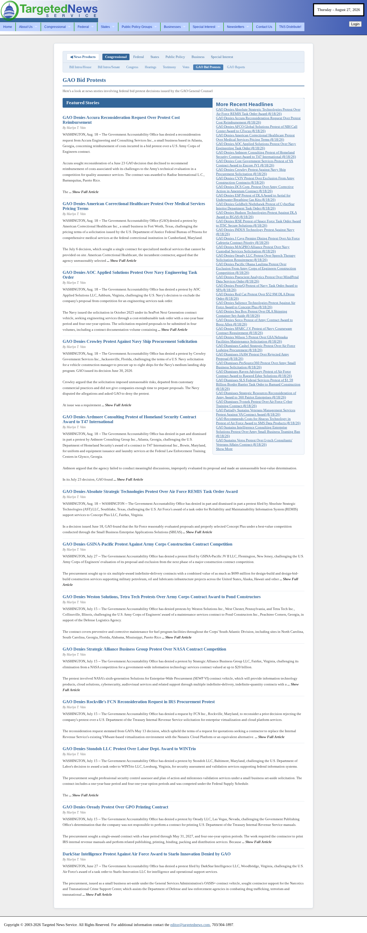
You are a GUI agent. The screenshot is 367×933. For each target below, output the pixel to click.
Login (355, 24)
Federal (83, 27)
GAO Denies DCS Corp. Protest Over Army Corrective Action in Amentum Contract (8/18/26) (255, 189)
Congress (132, 67)
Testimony (169, 67)
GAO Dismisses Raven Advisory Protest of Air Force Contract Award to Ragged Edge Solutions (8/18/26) (254, 373)
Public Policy (175, 57)
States (105, 27)
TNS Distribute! (290, 27)
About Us (26, 27)
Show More (224, 449)
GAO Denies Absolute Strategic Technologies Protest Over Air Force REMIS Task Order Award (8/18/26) (258, 111)
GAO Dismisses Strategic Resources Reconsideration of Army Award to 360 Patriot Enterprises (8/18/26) (256, 395)
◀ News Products (83, 57)
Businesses (172, 27)
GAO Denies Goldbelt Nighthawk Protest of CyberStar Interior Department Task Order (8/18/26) (255, 206)
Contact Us (264, 27)
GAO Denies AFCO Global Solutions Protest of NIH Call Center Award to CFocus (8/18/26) (256, 129)
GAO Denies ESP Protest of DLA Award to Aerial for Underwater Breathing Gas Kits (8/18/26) (253, 197)
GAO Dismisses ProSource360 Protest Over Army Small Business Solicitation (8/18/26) (256, 365)
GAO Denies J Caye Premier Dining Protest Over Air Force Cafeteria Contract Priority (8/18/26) (258, 240)
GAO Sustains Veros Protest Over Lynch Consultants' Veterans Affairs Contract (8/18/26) (254, 442)
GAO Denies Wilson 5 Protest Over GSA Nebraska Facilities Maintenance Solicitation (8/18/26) (252, 339)
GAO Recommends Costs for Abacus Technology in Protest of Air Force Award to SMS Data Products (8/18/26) (258, 421)
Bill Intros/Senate (109, 67)
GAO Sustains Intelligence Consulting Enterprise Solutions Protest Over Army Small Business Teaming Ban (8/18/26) (258, 431)
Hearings (150, 67)
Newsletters (235, 27)
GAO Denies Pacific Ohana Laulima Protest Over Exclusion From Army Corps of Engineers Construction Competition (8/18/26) (256, 268)
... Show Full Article (83, 192)
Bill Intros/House (80, 67)
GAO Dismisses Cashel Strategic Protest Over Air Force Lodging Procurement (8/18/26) (255, 348)
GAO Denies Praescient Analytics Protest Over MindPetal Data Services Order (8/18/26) (257, 279)
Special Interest (204, 27)
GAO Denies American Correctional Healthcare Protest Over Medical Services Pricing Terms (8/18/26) (255, 137)
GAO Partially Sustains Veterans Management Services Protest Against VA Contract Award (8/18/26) (255, 412)
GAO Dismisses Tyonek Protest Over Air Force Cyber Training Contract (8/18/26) (254, 404)
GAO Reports (236, 67)
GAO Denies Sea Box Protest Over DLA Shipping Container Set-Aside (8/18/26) (251, 313)
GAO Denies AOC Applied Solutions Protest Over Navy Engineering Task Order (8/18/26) (256, 146)
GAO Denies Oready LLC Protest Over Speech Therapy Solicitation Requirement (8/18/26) (256, 257)
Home (7, 27)
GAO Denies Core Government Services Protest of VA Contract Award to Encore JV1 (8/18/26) (254, 163)
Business (198, 57)
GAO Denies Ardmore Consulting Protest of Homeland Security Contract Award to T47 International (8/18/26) (256, 154)
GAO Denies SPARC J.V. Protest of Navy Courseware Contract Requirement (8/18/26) (254, 330)
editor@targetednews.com (190, 925)
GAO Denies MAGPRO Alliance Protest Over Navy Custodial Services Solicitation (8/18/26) (253, 249)
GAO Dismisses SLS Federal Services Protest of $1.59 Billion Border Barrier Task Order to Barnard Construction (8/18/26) (258, 384)
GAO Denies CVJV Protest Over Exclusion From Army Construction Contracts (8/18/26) (255, 180)
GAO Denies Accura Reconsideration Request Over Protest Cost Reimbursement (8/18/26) (258, 120)
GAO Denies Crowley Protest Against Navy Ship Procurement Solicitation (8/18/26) (251, 172)
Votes (185, 67)
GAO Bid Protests (208, 67)
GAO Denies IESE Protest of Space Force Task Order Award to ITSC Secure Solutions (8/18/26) (258, 223)
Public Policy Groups (137, 27)
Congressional (55, 27)
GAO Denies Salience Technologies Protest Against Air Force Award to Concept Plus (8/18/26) (255, 305)
